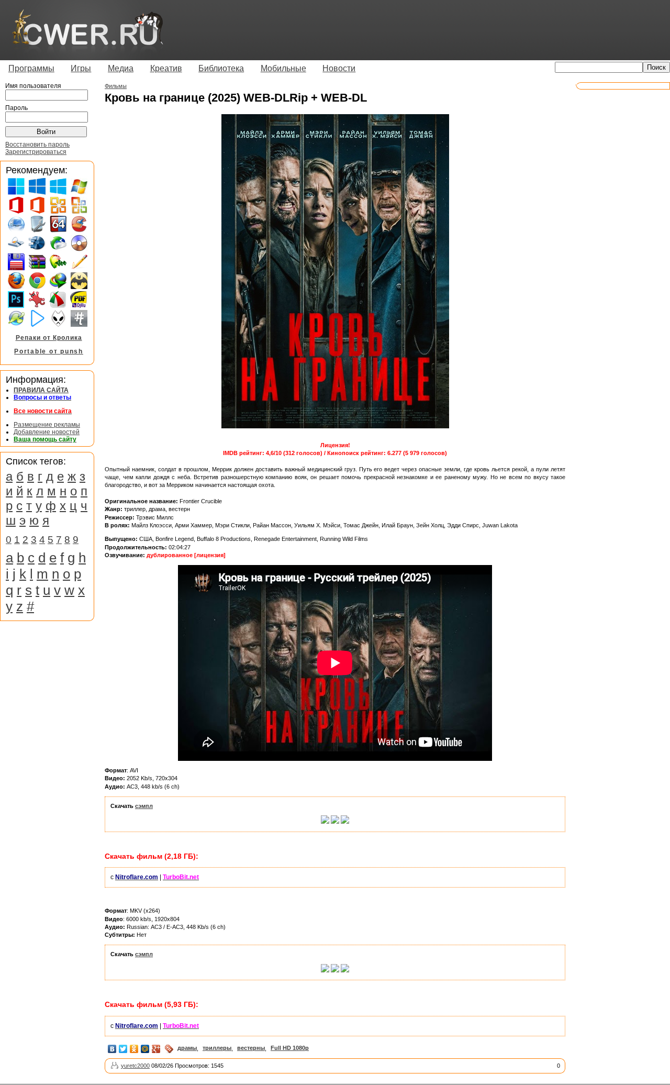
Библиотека (221, 68)
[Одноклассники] (134, 1049)
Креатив (166, 68)
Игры (81, 68)
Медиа (120, 68)
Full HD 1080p (290, 1048)
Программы (31, 68)
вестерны (251, 1048)
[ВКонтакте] (112, 1049)
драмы (187, 1048)
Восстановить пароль (37, 144)
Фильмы (116, 86)
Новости (338, 68)
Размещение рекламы (47, 424)
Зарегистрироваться (35, 152)
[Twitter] (123, 1049)
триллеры (217, 1048)
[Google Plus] (156, 1049)
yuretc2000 (135, 1065)
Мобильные (283, 68)
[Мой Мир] (145, 1049)
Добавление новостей (47, 432)
